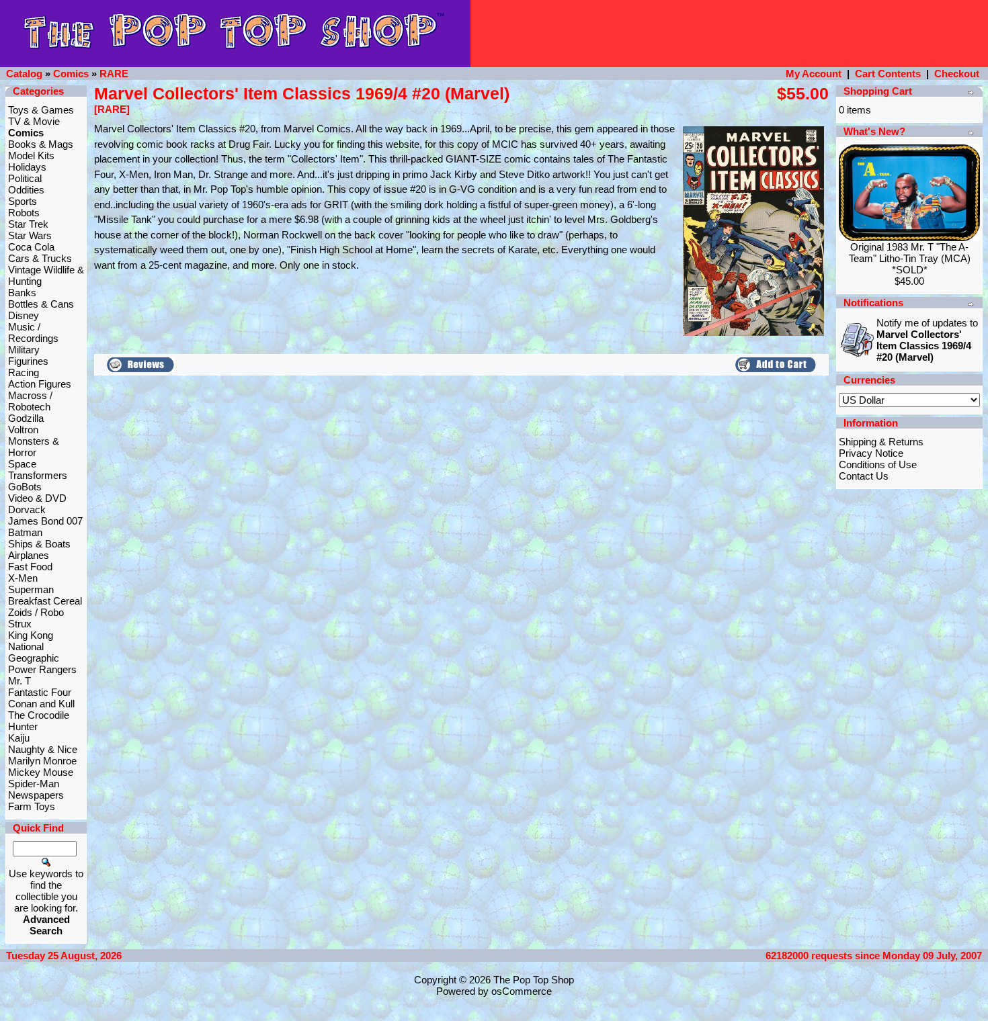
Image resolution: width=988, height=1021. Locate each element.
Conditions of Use (878, 464)
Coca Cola (31, 247)
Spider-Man (33, 783)
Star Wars (30, 235)
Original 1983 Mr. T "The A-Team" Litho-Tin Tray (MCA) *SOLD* (910, 258)
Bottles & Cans (41, 304)
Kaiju (19, 738)
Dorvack (27, 509)
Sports (22, 201)
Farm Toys (31, 806)
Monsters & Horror (33, 446)
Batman (25, 532)
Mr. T (19, 680)
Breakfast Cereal (45, 601)
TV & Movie (34, 121)
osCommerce (521, 991)
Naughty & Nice (42, 749)
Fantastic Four (39, 692)
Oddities (26, 189)
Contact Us (864, 476)
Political (25, 178)
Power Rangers (42, 669)
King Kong (30, 635)
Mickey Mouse (40, 772)
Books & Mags (40, 144)
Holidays (27, 167)
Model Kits (31, 155)
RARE (113, 73)
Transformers (37, 475)
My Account (813, 73)
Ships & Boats (39, 543)
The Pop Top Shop (533, 979)
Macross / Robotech (30, 401)
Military (24, 349)
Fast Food (30, 566)
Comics (71, 73)
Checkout (956, 73)
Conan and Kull (41, 703)
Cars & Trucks (40, 258)
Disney (23, 315)
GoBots (25, 486)
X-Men (23, 578)
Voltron (23, 429)
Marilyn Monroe (42, 760)
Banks (22, 292)
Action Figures (39, 384)
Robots (24, 212)
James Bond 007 (45, 521)
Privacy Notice (871, 453)
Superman (31, 589)
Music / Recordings (33, 332)
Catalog (24, 73)
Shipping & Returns (881, 441)
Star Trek (28, 224)
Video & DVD (37, 498)
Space (22, 464)
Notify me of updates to (927, 340)
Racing (23, 372)
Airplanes (28, 555)
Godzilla (26, 418)
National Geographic (33, 652)
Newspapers (36, 795)
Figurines (28, 361)
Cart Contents (888, 73)
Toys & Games (41, 110)
